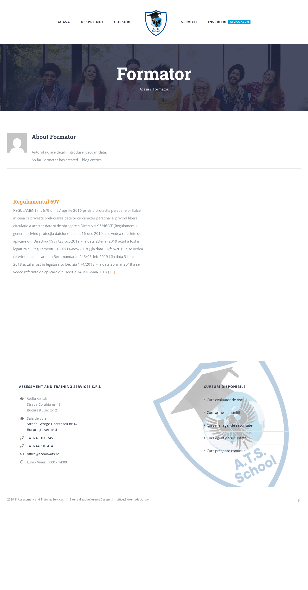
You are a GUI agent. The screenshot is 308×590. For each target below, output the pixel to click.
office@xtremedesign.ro (132, 499)
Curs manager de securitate (229, 425)
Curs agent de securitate (226, 438)
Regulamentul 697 (36, 201)
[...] (112, 271)
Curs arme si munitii (223, 412)
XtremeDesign (100, 499)
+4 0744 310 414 (40, 445)
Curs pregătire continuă (226, 450)
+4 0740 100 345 (40, 438)
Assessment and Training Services (41, 499)
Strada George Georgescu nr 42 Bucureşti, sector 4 (52, 427)
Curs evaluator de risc (225, 399)
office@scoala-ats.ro (43, 454)
